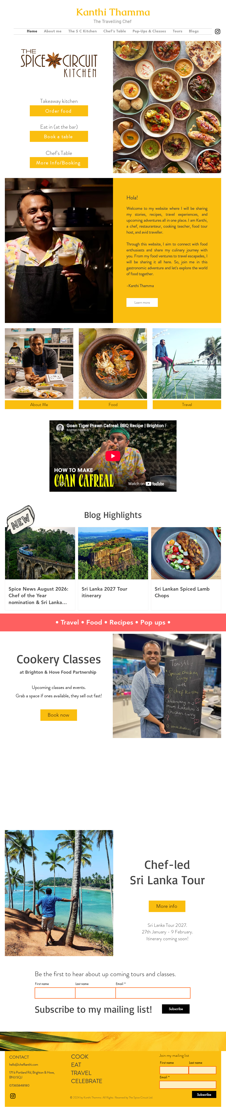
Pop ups (152, 622)
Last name (82, 983)
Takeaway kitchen (59, 101)
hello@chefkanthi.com (23, 1064)
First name (42, 983)
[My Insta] (217, 31)
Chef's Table (59, 153)
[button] (194, 31)
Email (119, 983)
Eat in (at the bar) (59, 127)
